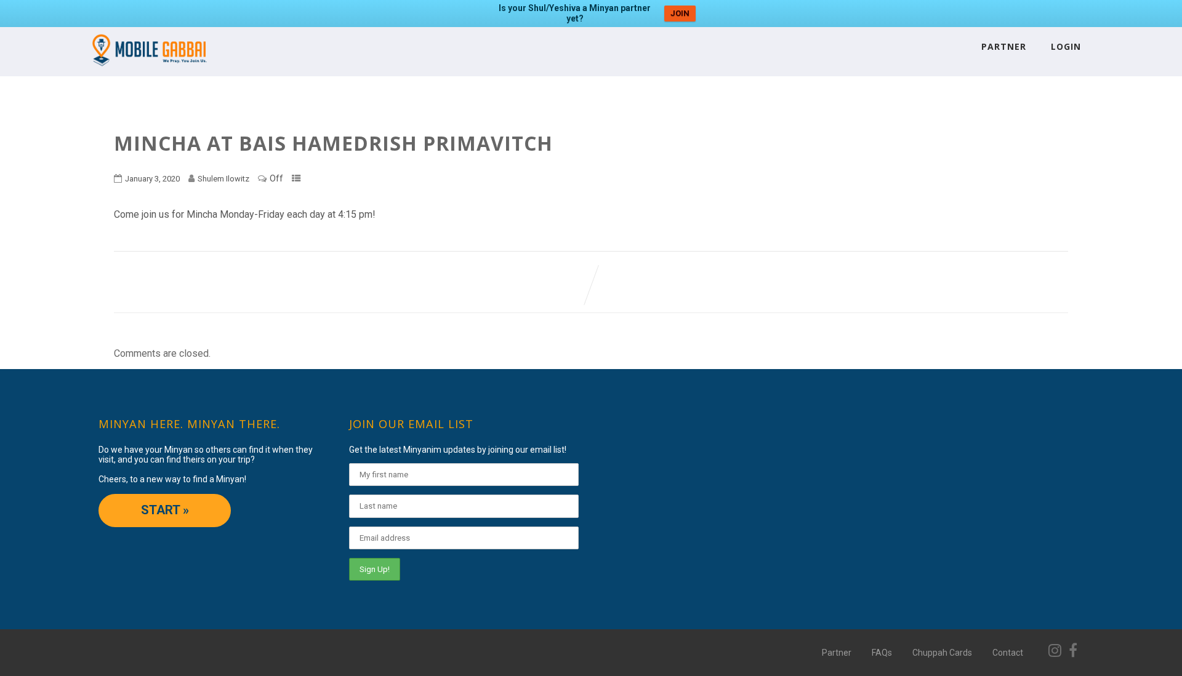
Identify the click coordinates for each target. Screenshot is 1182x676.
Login (1066, 46)
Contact (1007, 653)
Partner (1003, 46)
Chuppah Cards (942, 653)
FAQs (882, 653)
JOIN (680, 13)
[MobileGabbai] (149, 70)
